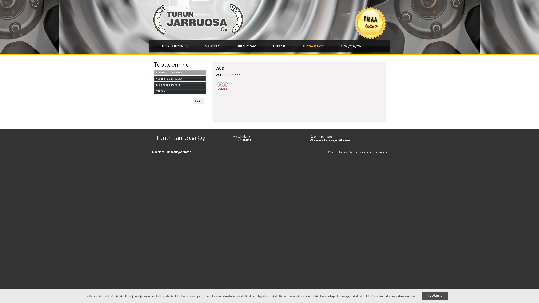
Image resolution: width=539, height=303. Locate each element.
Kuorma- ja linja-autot (168, 78)
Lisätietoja (327, 296)
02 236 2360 (323, 137)
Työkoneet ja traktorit (168, 84)
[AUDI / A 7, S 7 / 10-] (353, 97)
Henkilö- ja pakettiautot (169, 72)
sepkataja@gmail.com (332, 140)
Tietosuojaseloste (178, 152)
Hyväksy (435, 296)
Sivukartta (157, 152)
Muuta (160, 90)
